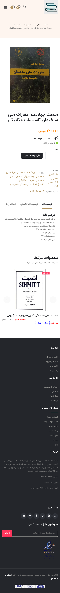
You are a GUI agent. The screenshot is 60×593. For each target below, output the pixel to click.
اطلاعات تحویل (52, 357)
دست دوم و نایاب (51, 421)
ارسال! (7, 533)
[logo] (51, 7)
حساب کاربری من (51, 387)
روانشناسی (54, 431)
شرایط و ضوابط (51, 361)
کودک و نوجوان (52, 417)
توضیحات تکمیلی (29, 204)
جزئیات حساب (52, 401)
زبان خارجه (54, 435)
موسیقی (55, 440)
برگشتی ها (54, 371)
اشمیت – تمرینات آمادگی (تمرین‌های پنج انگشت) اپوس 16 (31, 316)
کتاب (38, 25)
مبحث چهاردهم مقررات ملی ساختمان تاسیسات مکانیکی (27, 178)
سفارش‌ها (54, 396)
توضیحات (47, 204)
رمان (56, 444)
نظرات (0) (11, 204)
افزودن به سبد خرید (32, 155)
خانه (46, 25)
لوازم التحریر (53, 426)
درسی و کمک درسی (24, 25)
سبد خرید (54, 391)
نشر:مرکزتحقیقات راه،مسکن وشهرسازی (26, 184)
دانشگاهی (53, 174)
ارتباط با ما (54, 366)
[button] (53, 299)
